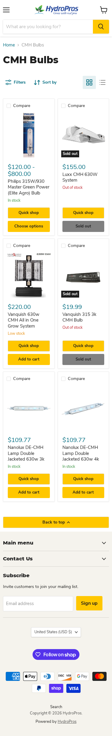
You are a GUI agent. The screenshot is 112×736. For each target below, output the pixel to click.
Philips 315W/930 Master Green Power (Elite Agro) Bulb (28, 187)
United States (53, 632)
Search (56, 707)
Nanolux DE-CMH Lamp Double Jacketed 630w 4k (80, 453)
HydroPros (67, 721)
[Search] (101, 27)
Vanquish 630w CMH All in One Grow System (23, 320)
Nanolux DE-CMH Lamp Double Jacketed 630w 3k (26, 453)
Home (9, 45)
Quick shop (29, 212)
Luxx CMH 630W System (80, 177)
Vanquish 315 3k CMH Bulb (79, 317)
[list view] (102, 82)
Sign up (89, 603)
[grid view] (89, 82)
